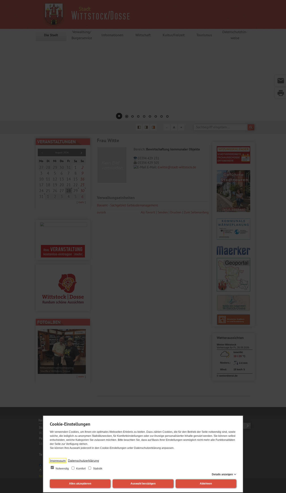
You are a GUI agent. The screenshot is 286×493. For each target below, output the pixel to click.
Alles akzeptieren (80, 483)
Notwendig (62, 468)
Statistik (97, 468)
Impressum (58, 460)
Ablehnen (206, 483)
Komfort (81, 468)
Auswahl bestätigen (143, 483)
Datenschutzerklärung (83, 460)
